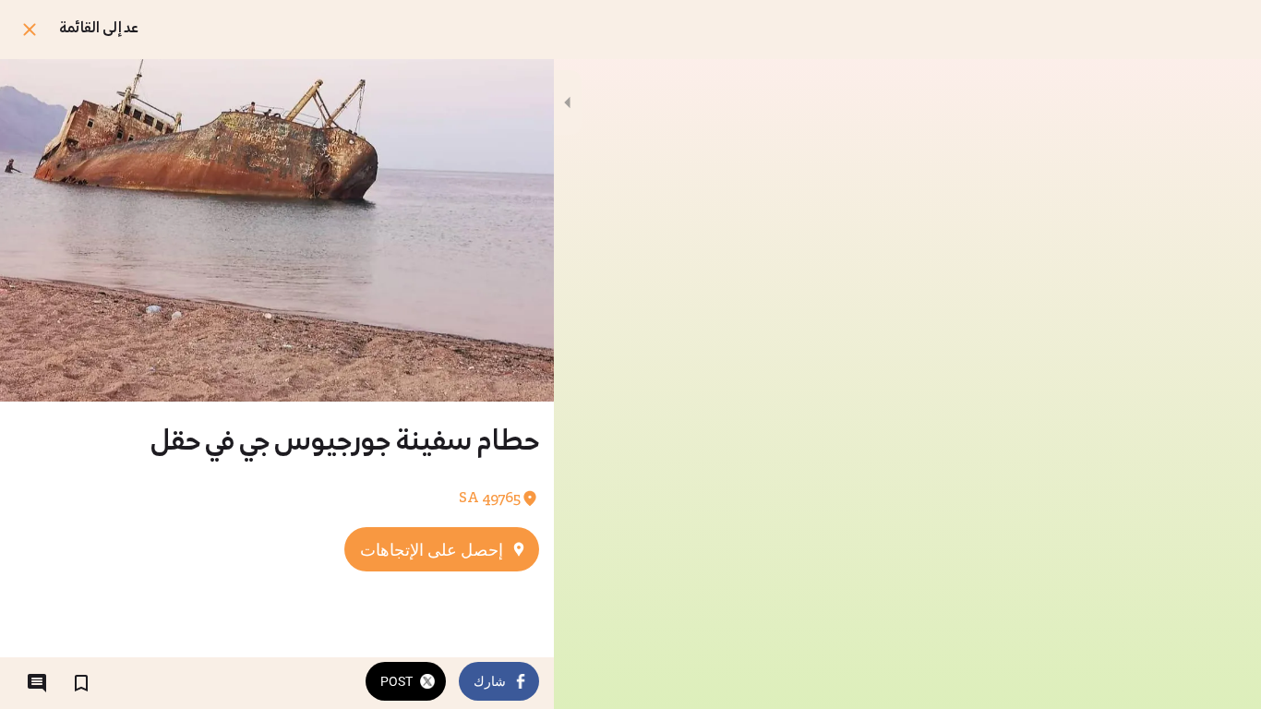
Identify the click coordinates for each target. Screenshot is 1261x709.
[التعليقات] (37, 683)
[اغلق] (29, 29)
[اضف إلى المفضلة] (81, 683)
